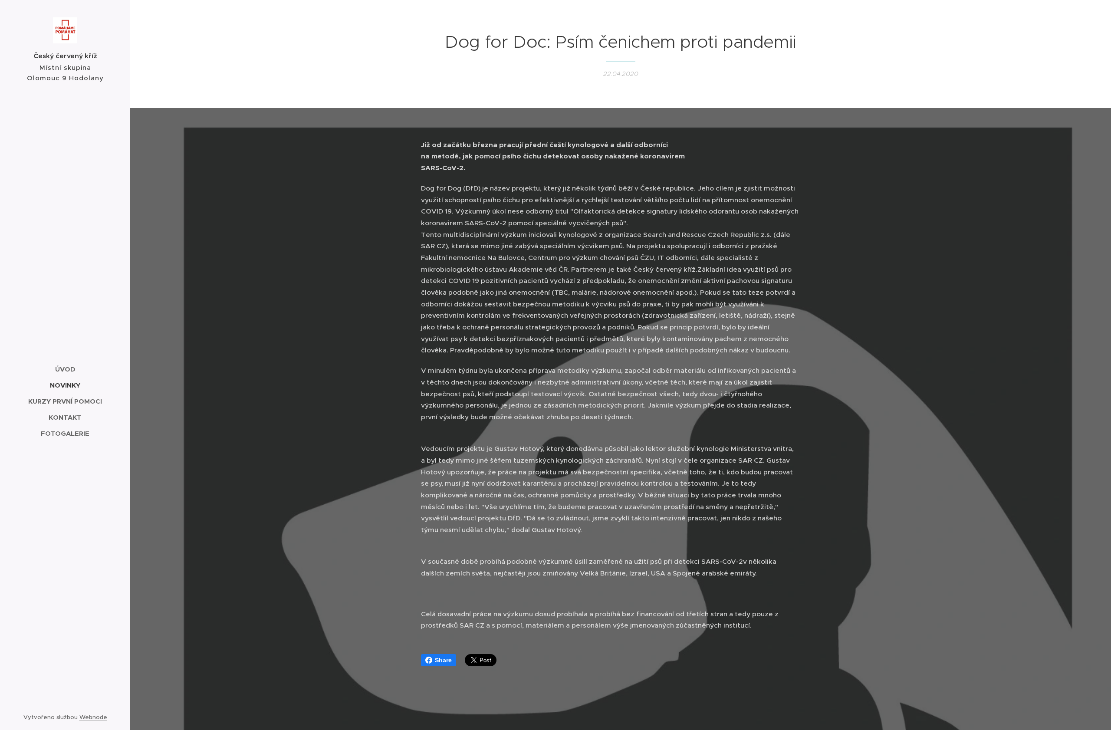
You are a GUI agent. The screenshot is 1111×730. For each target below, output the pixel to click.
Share (443, 660)
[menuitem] (65, 369)
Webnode (93, 717)
